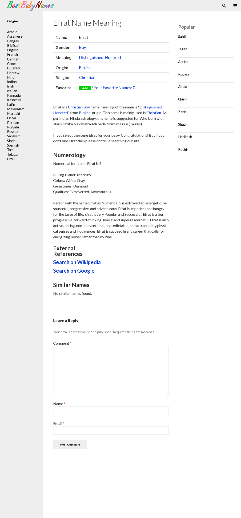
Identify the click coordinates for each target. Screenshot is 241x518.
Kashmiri (14, 100)
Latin (11, 104)
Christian (87, 77)
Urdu (11, 159)
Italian (12, 91)
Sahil (182, 36)
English (13, 50)
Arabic (12, 32)
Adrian (183, 62)
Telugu (12, 154)
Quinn (183, 99)
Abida (182, 86)
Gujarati (13, 68)
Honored (113, 57)
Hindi (11, 77)
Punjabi (13, 127)
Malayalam (15, 109)
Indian (12, 82)
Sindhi (11, 141)
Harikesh (185, 137)
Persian (13, 122)
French (12, 54)
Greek (11, 63)
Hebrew (13, 73)
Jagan (182, 49)
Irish (10, 86)
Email (58, 423)
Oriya (11, 118)
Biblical (85, 67)
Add (85, 88)
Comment (62, 343)
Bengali (13, 41)
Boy (82, 47)
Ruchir (183, 149)
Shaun (183, 124)
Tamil (11, 149)
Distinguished (91, 57)
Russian (13, 131)
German (13, 59)
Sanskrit (13, 136)
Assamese (15, 36)
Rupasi (183, 74)
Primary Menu (235, 5)
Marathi (13, 113)
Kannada (14, 95)
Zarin (182, 112)
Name (59, 403)
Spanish (13, 145)
